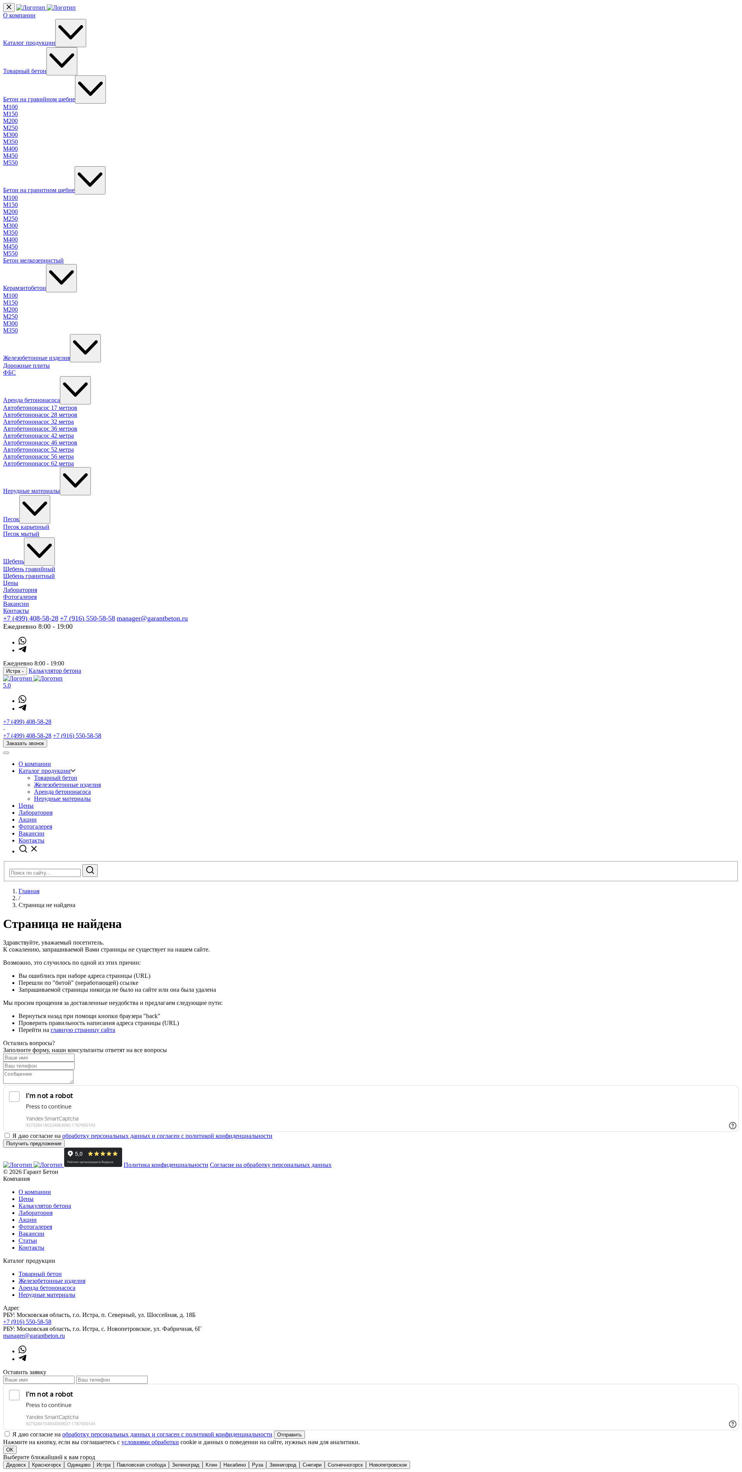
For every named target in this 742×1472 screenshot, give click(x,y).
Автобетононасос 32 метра (38, 421)
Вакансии (16, 603)
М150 (10, 114)
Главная (29, 891)
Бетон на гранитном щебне (39, 190)
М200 (10, 121)
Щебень (13, 561)
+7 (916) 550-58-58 (87, 618)
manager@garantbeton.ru (152, 618)
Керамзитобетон (24, 288)
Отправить (289, 1435)
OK (10, 1450)
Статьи (28, 1240)
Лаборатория (20, 590)
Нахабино (234, 1465)
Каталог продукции (29, 42)
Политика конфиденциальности (166, 1165)
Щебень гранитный (29, 576)
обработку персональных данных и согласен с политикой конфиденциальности (167, 1136)
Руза (257, 1465)
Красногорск (46, 1465)
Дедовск (16, 1465)
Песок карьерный (26, 527)
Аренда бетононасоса (31, 400)
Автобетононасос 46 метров (40, 442)
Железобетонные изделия (36, 358)
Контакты (16, 610)
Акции (28, 819)
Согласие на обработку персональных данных (271, 1165)
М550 (10, 162)
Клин (211, 1465)
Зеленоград (185, 1465)
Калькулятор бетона (55, 670)
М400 (10, 148)
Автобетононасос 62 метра (38, 463)
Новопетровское (388, 1465)
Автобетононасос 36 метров (40, 428)
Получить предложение (33, 1143)
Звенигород (282, 1465)
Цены (10, 583)
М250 (10, 128)
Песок (11, 519)
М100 (10, 107)
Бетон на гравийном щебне (39, 99)
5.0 (7, 685)
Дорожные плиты (26, 365)
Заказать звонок (25, 743)
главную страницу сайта (83, 1030)
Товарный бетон (24, 71)
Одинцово (78, 1465)
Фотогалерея (20, 597)
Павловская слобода (141, 1465)
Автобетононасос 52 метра (38, 449)
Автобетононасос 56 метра (38, 456)
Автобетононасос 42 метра (38, 435)
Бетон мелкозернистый (33, 260)
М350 (10, 141)
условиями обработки (150, 1442)
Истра (104, 1465)
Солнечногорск (345, 1465)
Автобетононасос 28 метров (40, 414)
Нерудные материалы (31, 491)
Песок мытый (21, 533)
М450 (10, 155)
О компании (19, 15)
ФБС (9, 372)
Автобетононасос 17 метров (40, 407)
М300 (10, 134)
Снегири (312, 1465)
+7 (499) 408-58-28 (30, 618)
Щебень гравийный (29, 569)
